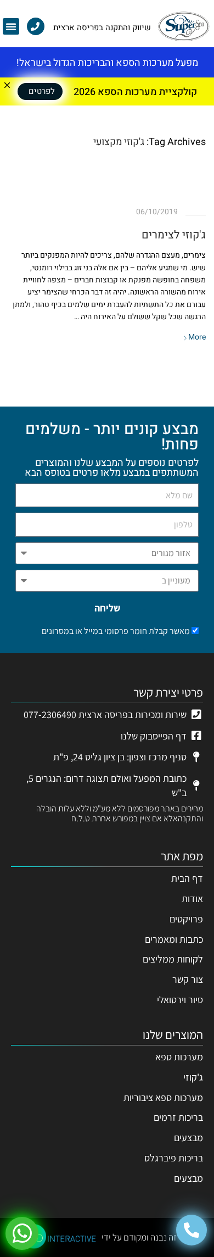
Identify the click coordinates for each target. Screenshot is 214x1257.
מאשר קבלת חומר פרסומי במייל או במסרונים (116, 631)
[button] (11, 26)
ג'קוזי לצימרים (174, 235)
